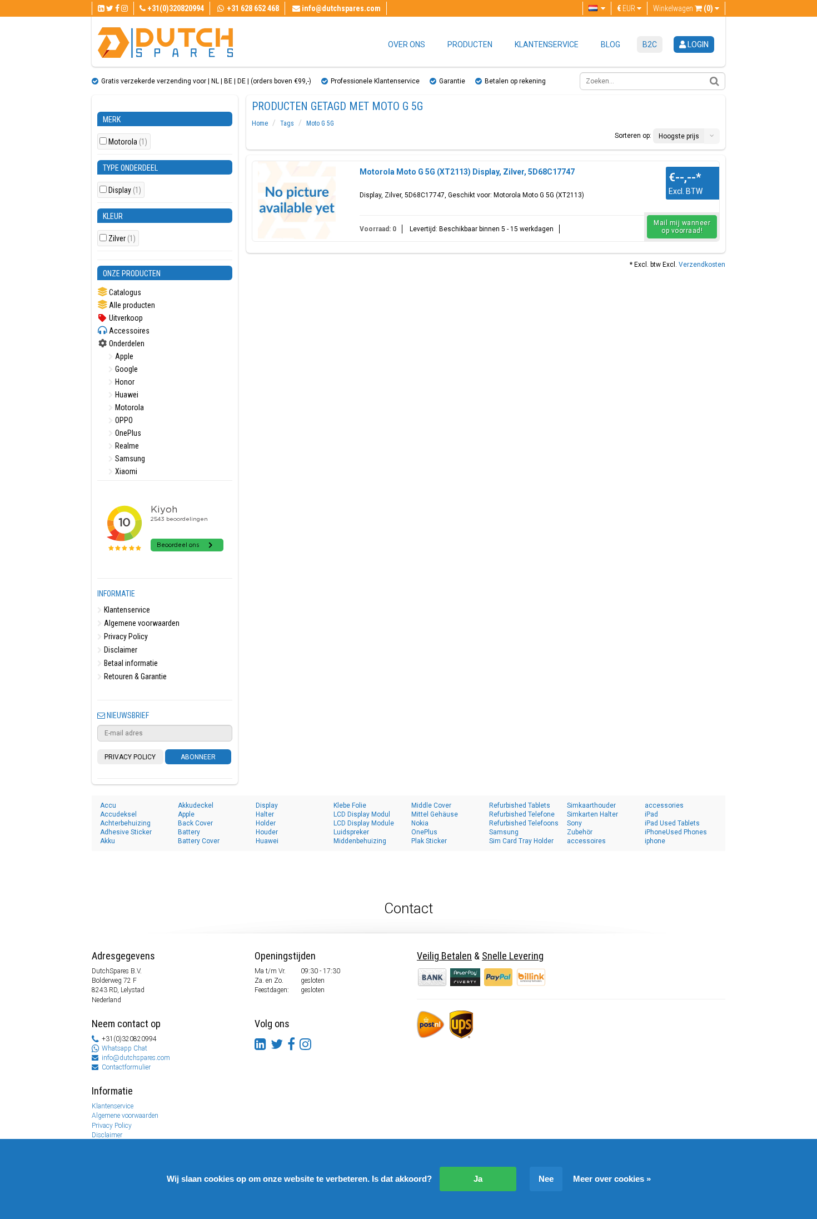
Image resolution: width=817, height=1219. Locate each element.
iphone (655, 841)
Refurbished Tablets (519, 805)
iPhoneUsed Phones (676, 832)
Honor (123, 381)
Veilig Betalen (444, 956)
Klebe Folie (349, 805)
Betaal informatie (130, 663)
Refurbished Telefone (522, 814)
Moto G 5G (320, 123)
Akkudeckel (195, 805)
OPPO (123, 420)
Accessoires (128, 330)
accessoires (586, 841)
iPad (651, 814)
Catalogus (124, 292)
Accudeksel (118, 814)
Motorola (127, 142)
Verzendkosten (702, 264)
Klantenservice (547, 44)
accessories (664, 805)
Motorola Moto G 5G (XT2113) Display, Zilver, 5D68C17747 (467, 171)
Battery (189, 832)
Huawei (125, 394)
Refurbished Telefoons (524, 823)
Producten (469, 44)
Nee (546, 1178)
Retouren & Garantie (134, 676)
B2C (649, 44)
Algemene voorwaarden (141, 623)
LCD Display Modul (361, 814)
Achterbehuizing (125, 823)
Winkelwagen (683, 8)
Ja (478, 1178)
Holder (266, 823)
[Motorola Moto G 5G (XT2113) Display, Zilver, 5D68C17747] (297, 200)
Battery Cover (199, 841)
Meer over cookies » (612, 1178)
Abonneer (198, 757)
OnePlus (127, 433)
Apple (123, 356)
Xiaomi (125, 471)
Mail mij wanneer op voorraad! (682, 227)
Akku (107, 841)
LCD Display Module (363, 823)
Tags (287, 123)
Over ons (406, 44)
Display (124, 190)
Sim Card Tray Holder (521, 841)
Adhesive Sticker (126, 832)
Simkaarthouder (591, 805)
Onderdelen (126, 343)
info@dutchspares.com (136, 1058)
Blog (610, 44)
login (697, 44)
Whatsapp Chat (124, 1048)
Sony (574, 823)
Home (260, 123)
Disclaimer (119, 649)
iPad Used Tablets (672, 823)
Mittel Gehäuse (434, 814)
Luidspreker (351, 832)
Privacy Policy (125, 636)
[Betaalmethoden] (466, 977)
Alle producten (131, 305)
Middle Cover (431, 805)
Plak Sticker (429, 841)
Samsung (129, 458)
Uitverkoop (125, 318)
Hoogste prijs (679, 136)
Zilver (122, 239)
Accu (108, 805)
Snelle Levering (513, 956)
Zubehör (579, 832)
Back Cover (195, 823)
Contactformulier (126, 1067)
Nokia (420, 823)
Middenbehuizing (359, 841)
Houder (267, 832)
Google (125, 369)
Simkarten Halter (592, 814)
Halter (265, 814)
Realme (126, 445)
